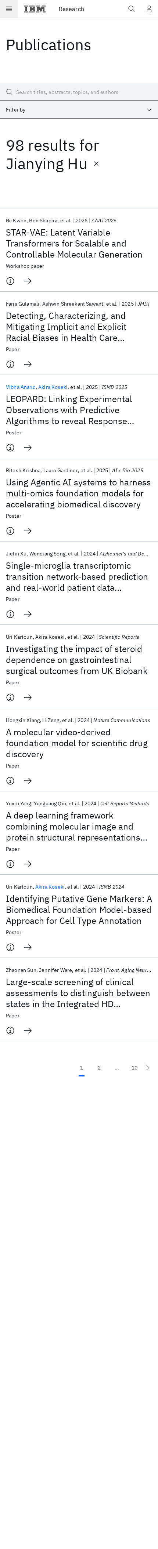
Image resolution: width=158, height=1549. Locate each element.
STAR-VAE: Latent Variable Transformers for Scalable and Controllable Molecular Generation (74, 243)
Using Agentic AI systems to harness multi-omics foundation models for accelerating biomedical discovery (78, 493)
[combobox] (79, 110)
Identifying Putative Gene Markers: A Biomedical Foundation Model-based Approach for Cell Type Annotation (79, 909)
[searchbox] (79, 92)
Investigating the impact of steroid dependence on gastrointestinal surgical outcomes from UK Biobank (77, 659)
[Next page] (147, 1067)
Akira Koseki (53, 387)
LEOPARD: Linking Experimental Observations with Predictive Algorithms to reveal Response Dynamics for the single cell (69, 409)
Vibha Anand (21, 387)
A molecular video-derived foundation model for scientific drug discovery (77, 742)
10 (134, 1067)
